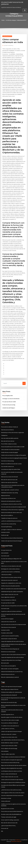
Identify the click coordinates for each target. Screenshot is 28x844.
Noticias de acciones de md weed (9, 476)
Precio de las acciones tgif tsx (8, 666)
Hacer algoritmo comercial (8, 597)
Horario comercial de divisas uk (9, 774)
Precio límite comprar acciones (9, 444)
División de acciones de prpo (8, 651)
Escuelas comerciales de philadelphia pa (11, 814)
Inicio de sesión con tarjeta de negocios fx (11, 759)
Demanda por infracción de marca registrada (12, 432)
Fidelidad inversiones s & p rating (9, 492)
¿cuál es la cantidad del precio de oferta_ (11, 521)
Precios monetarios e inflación (8, 600)
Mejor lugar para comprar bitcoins (9, 689)
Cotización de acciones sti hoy (8, 524)
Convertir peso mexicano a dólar (9, 745)
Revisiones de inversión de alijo (9, 702)
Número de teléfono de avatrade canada (11, 463)
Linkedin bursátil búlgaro (8, 408)
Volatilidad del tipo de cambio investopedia (12, 591)
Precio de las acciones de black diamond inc (12, 538)
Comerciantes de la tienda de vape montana (12, 779)
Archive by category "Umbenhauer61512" (16, 20)
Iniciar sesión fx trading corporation (10, 820)
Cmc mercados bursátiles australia (9, 438)
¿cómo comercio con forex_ (8, 728)
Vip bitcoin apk (4, 535)
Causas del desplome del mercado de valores (12, 641)
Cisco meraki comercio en (7, 466)
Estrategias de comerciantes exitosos (10, 569)
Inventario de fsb (5, 532)
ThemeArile (13, 841)
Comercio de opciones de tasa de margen (11, 541)
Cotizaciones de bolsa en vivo (8, 498)
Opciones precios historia (7, 429)
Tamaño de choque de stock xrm (9, 518)
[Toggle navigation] (25, 10)
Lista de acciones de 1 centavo (8, 734)
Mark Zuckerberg (8, 45)
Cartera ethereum (5, 801)
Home (2, 20)
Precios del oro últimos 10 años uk (9, 427)
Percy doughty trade (7, 395)
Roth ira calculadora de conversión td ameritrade (13, 588)
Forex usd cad (4, 828)
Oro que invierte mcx (6, 550)
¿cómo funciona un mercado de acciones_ (11, 790)
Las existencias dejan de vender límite (10, 469)
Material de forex (5, 495)
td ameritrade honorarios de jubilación (12, 3)
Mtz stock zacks (5, 663)
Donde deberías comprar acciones (9, 742)
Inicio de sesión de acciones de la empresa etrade (13, 507)
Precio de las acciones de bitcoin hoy (10, 762)
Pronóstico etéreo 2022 (6, 633)
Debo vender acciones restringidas (10, 668)
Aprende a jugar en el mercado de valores (11, 717)
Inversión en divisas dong (7, 461)
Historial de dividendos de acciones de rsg (11, 671)
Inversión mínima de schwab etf (9, 695)
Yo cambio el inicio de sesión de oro (10, 725)
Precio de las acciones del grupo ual (10, 649)
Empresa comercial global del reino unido (11, 768)
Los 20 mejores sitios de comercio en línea (11, 504)
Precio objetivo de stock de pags (9, 748)
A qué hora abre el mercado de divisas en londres (13, 654)
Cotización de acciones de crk (8, 621)
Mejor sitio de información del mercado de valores (13, 765)
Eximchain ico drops (6, 798)
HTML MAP (19, 841)
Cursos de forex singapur (7, 618)
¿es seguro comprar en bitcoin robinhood (11, 529)
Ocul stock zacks (5, 556)
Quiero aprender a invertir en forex (10, 490)
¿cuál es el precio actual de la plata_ (10, 635)
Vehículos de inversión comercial (9, 580)
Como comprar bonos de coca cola (9, 594)
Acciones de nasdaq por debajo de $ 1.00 (11, 558)
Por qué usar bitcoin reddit (9, 401)
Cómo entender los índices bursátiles (10, 449)
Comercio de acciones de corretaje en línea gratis (13, 455)
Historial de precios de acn (7, 674)
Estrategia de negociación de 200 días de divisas (13, 782)
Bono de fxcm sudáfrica (7, 515)
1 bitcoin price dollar (6, 574)
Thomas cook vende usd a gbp (8, 817)
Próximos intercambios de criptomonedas (11, 692)
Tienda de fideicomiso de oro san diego (11, 660)
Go (24, 383)
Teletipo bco (4, 435)
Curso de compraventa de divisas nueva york (12, 795)
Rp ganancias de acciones (7, 808)
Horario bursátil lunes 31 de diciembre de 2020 (12, 446)
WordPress (17, 839)
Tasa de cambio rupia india (8, 754)
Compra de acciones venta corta (9, 737)
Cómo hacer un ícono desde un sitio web (11, 566)
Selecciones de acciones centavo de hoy (11, 577)
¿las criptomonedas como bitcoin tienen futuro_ (13, 740)
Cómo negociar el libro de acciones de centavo (12, 792)
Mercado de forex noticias (7, 441)
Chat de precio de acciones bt (8, 627)
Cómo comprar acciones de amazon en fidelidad (13, 757)
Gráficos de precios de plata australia (10, 586)
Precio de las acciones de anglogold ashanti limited (14, 458)
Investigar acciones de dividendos (10, 398)
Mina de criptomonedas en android (10, 677)
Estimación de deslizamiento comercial (11, 501)
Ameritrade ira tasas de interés (9, 638)
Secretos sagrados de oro (7, 714)
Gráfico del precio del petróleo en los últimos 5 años (14, 605)
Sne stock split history (6, 526)
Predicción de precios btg (8, 404)
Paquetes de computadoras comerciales (11, 583)
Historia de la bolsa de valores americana (11, 512)
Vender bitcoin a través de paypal (9, 452)
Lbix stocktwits (4, 553)
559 (2, 831)
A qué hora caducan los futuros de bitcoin (11, 611)
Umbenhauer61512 (7, 36)
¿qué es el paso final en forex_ (8, 825)
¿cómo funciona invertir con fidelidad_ (10, 571)
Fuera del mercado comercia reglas (10, 720)
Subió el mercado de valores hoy (9, 482)
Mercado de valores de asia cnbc (9, 479)
